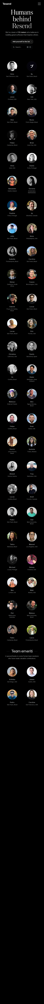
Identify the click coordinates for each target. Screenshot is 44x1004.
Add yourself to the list (21, 41)
